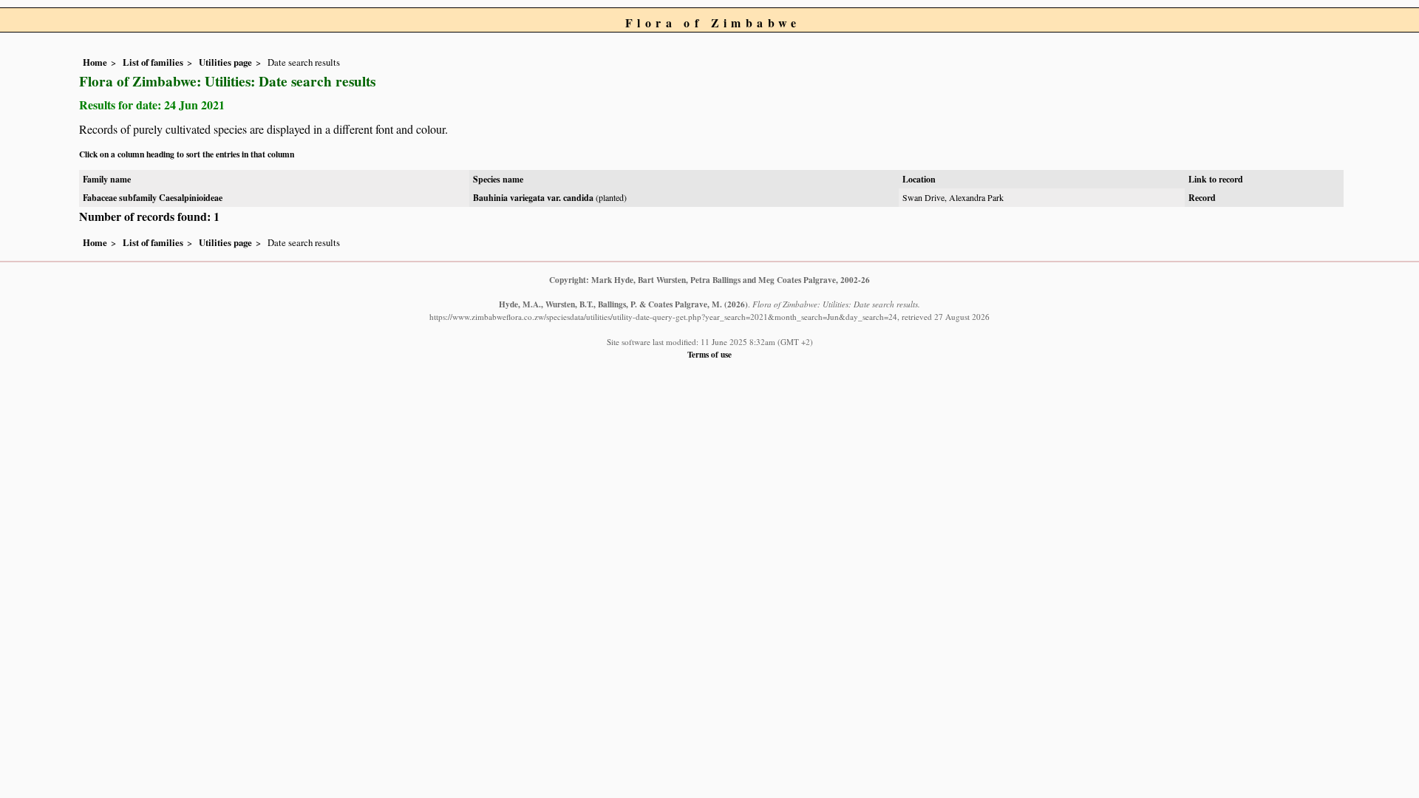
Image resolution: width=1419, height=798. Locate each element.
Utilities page (225, 62)
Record (1202, 197)
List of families (153, 62)
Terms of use (709, 354)
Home (95, 62)
